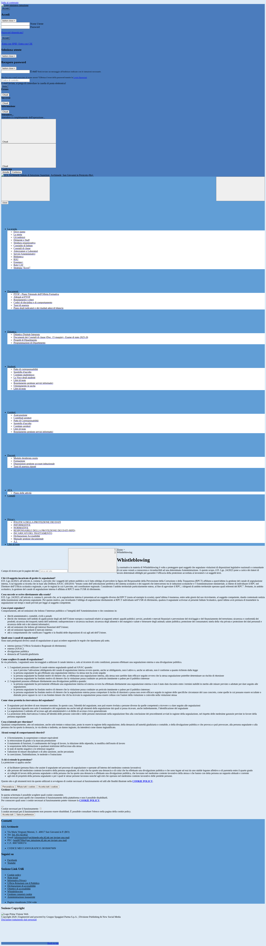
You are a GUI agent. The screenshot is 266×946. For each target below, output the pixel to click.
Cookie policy (14, 875)
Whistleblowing (15, 891)
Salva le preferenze (25, 814)
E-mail (33, 71)
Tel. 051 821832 (20, 834)
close (4, 203)
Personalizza (8, 787)
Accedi (5, 8)
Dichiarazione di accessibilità (21, 886)
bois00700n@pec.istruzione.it (40, 840)
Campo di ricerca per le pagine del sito (19, 571)
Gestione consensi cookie (19, 894)
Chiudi (5, 95)
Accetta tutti (48, 787)
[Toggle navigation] (25, 189)
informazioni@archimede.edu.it (41, 837)
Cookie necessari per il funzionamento (20, 808)
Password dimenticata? (12, 32)
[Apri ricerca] (240, 189)
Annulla (5, 172)
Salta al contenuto (9, 2)
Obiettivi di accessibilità (18, 888)
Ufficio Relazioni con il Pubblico (23, 883)
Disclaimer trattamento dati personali (19, 919)
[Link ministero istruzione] (14, 5)
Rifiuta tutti (26, 787)
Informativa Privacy (17, 880)
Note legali (12, 877)
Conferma (16, 172)
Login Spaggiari (80, 77)
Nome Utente (36, 23)
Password (35, 27)
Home (120, 549)
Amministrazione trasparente (21, 897)
